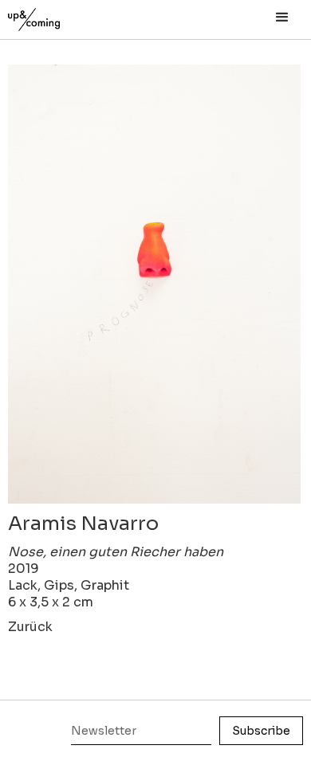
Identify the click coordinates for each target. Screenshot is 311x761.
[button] (282, 17)
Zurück (30, 626)
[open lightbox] (154, 284)
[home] (52, 15)
